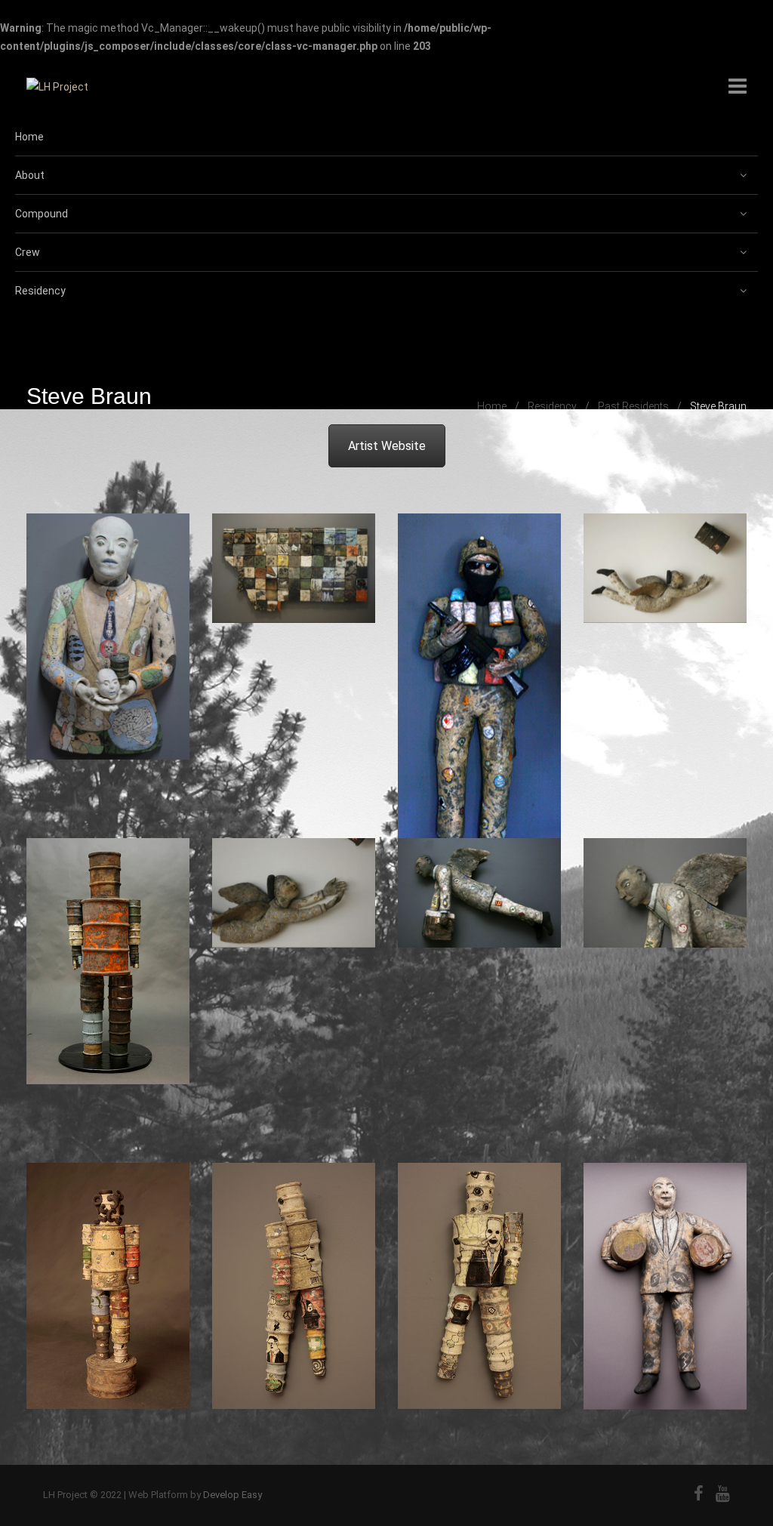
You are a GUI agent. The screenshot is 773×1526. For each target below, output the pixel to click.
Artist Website (387, 446)
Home (29, 137)
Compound (41, 214)
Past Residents (633, 406)
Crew (27, 252)
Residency (40, 291)
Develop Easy (232, 1494)
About (30, 175)
